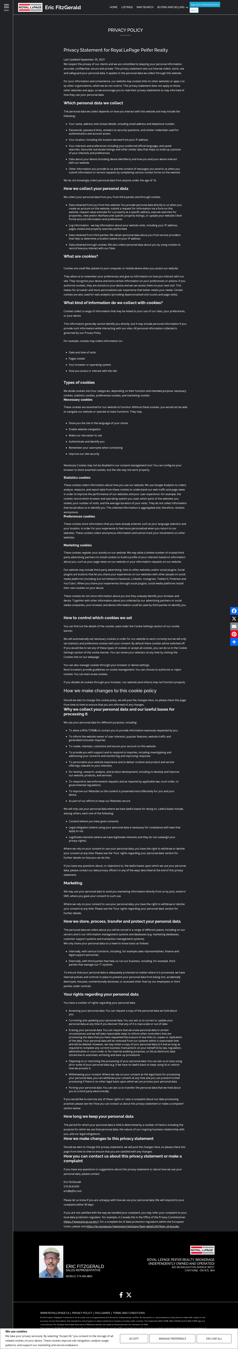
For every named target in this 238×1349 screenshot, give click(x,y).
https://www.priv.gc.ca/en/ (81, 1221)
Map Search (145, 7)
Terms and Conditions (129, 1313)
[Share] (234, 642)
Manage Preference (172, 1338)
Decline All (214, 1338)
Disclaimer (103, 1313)
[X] (234, 619)
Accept (134, 1338)
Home (114, 7)
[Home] (30, 7)
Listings (127, 7)
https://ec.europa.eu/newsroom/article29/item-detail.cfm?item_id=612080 (132, 1226)
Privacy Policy (87, 1345)
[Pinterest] (234, 634)
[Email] (234, 626)
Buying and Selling (170, 7)
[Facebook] (234, 611)
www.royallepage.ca (54, 1313)
